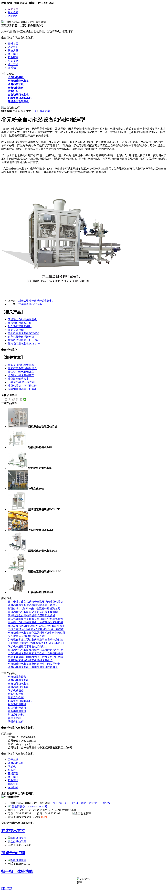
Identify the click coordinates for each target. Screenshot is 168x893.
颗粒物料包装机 (17, 704)
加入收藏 (13, 12)
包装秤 (12, 770)
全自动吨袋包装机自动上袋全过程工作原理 (33, 612)
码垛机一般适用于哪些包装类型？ (27, 646)
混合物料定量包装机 (20, 326)
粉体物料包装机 (17, 707)
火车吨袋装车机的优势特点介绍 (26, 636)
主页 (34, 111)
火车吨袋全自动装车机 (21, 336)
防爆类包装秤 (16, 721)
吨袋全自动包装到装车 (21, 371)
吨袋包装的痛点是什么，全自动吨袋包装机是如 (35, 619)
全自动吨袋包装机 (18, 80)
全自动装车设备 (17, 676)
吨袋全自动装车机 (18, 101)
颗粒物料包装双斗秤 (20, 322)
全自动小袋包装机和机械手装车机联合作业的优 (35, 650)
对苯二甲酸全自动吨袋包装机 (35, 300)
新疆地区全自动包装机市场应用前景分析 (31, 615)
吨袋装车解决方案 (18, 378)
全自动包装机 (16, 77)
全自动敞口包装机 (18, 683)
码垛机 (12, 766)
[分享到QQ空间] (9, 399)
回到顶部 (6, 888)
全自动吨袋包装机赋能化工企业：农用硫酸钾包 (35, 653)
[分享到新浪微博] (13, 399)
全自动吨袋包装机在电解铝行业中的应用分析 (34, 663)
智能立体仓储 (16, 329)
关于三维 (13, 64)
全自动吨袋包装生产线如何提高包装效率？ (33, 605)
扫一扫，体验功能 (17, 871)
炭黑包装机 (14, 718)
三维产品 (13, 773)
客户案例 (13, 54)
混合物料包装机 (17, 711)
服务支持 (13, 60)
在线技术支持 (13, 830)
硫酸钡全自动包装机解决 (22, 389)
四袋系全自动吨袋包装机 (22, 319)
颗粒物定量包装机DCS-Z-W (24, 343)
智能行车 (13, 91)
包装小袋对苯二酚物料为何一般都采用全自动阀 (35, 656)
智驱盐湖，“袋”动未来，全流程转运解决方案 (34, 608)
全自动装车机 (16, 84)
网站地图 (13, 15)
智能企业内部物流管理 (21, 365)
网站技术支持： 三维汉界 (96, 802)
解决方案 (13, 50)
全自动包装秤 (16, 87)
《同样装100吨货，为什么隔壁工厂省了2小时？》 (37, 643)
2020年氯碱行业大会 (30, 304)
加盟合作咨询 (13, 853)
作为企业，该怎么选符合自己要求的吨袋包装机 (35, 601)
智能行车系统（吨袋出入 (22, 368)
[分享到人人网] (21, 399)
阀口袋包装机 (16, 714)
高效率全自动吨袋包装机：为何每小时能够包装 (35, 622)
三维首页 (13, 43)
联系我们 (13, 67)
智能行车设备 (16, 694)
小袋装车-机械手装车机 (21, 382)
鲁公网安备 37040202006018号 (28, 806)
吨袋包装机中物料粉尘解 (22, 385)
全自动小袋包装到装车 (21, 375)
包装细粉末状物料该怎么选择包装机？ (30, 660)
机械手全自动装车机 (20, 98)
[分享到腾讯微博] (17, 399)
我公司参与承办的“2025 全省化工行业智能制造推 (36, 625)
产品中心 (13, 47)
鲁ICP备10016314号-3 (65, 802)
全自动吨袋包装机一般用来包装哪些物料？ (33, 667)
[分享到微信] (24, 399)
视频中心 (13, 783)
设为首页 (13, 9)
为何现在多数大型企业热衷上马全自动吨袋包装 (35, 639)
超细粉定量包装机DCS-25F (23, 333)
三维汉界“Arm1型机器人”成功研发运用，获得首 (35, 629)
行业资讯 (13, 780)
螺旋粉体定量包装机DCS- (23, 340)
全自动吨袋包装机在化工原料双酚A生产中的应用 (36, 632)
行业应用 (13, 57)
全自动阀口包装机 (18, 94)
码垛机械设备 (16, 690)
